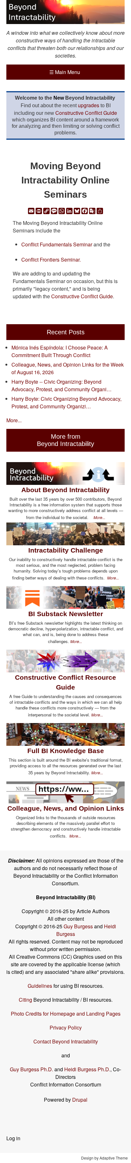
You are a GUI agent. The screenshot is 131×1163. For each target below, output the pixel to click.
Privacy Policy (66, 1027)
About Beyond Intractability (65, 489)
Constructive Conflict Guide (86, 112)
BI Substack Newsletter (65, 613)
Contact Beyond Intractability (65, 1041)
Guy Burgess (79, 926)
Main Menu (64, 72)
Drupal (79, 1099)
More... (14, 420)
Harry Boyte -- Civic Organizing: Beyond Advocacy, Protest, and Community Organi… (61, 385)
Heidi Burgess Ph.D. (87, 1069)
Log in (13, 1138)
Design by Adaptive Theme (104, 1157)
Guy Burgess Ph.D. (31, 1069)
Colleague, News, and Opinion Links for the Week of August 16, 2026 (67, 368)
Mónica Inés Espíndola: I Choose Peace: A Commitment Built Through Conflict (59, 351)
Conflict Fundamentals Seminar (56, 244)
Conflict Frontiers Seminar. (51, 259)
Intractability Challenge (65, 550)
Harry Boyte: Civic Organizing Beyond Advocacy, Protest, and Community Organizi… (66, 402)
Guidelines (40, 985)
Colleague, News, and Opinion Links (65, 808)
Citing (25, 999)
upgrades (88, 105)
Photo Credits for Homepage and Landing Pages (66, 1013)
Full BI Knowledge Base (65, 750)
